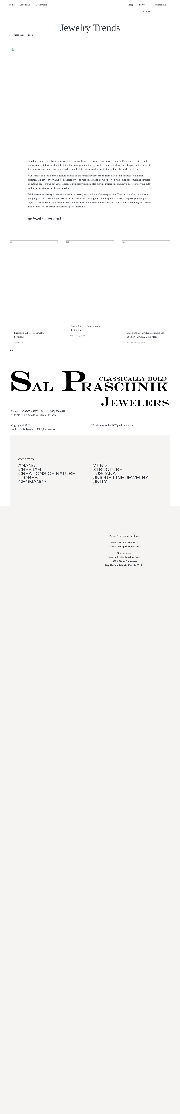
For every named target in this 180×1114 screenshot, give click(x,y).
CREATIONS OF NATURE (46, 473)
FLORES (28, 477)
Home (11, 4)
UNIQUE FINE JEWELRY (120, 477)
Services (143, 4)
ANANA (26, 465)
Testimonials (159, 4)
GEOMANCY (33, 481)
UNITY (100, 481)
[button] (12, 43)
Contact (147, 11)
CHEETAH (29, 469)
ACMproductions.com (122, 425)
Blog (130, 4)
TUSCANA (104, 473)
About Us (25, 4)
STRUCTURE (107, 469)
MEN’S (100, 465)
